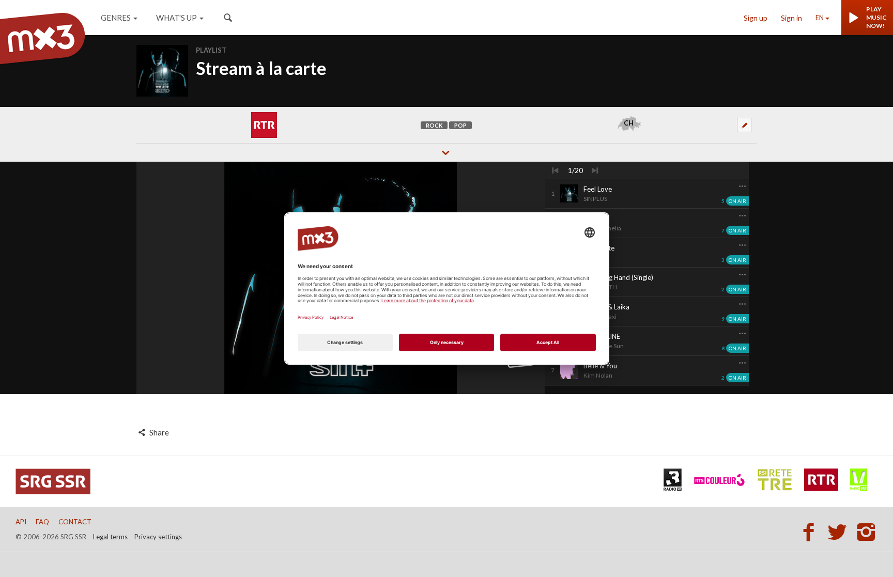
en (819, 17)
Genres (116, 17)
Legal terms (110, 537)
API (21, 522)
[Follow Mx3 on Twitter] (840, 531)
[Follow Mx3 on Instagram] (867, 531)
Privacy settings (158, 537)
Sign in (791, 17)
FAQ (42, 522)
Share (158, 432)
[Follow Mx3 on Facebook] (811, 531)
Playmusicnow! (876, 17)
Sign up (755, 17)
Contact (74, 522)
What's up (176, 17)
